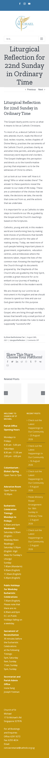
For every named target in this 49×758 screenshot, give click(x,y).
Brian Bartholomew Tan (15, 337)
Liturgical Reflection (17, 340)
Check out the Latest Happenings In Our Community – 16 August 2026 (36, 455)
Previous (31, 89)
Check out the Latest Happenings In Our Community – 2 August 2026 (36, 540)
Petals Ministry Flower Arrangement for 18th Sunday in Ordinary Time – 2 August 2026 (35, 510)
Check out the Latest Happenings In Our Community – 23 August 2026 (36, 430)
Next (40, 89)
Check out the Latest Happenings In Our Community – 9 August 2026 (36, 481)
